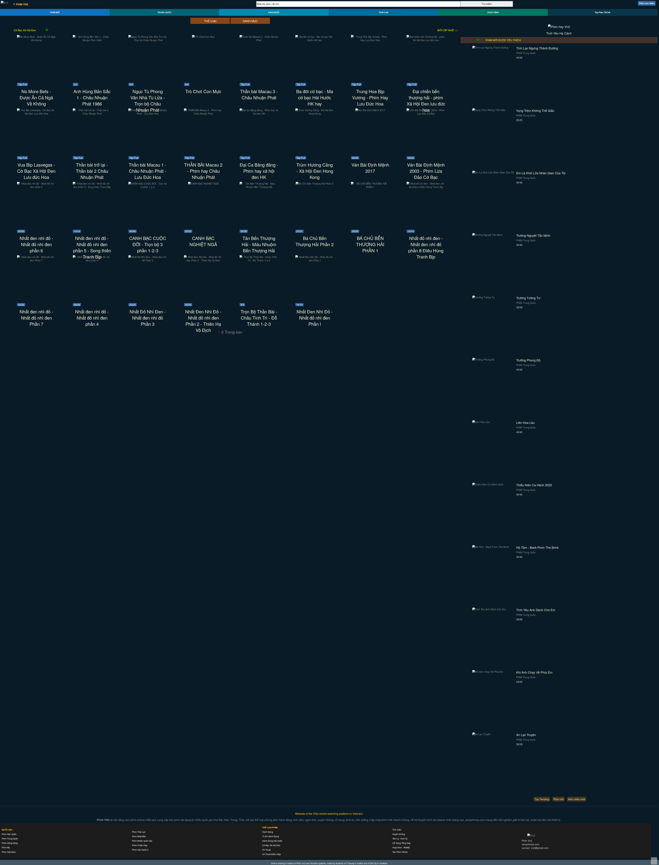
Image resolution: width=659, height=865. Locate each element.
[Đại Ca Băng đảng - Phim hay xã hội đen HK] (259, 113)
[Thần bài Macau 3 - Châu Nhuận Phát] (259, 40)
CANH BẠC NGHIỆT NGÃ (203, 241)
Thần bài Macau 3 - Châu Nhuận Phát (259, 94)
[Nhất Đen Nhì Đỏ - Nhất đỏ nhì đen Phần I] (314, 260)
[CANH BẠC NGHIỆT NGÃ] (203, 183)
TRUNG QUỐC (164, 12)
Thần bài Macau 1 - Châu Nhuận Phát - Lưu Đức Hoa (147, 170)
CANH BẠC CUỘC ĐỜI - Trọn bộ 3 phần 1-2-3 (147, 244)
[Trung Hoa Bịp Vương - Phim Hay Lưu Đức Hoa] (370, 40)
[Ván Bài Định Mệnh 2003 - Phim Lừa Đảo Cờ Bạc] (426, 113)
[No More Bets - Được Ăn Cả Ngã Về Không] (36, 40)
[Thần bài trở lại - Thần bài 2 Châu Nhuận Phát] (92, 113)
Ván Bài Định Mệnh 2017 (370, 167)
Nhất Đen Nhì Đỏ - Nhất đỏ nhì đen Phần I (315, 317)
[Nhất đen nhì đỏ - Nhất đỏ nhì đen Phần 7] (36, 260)
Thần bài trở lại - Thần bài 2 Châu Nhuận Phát (92, 170)
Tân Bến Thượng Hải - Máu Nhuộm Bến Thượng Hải (259, 244)
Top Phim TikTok (602, 12)
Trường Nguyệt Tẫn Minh (533, 235)
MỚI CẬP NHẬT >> (447, 30)
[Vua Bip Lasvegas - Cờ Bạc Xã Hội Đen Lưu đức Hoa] (36, 113)
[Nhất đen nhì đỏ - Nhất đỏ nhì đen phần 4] (92, 260)
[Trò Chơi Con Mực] (203, 36)
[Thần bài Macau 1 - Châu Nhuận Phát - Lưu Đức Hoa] (147, 113)
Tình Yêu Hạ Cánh (559, 33)
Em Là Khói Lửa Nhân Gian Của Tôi (540, 173)
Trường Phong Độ (528, 360)
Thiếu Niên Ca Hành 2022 (534, 485)
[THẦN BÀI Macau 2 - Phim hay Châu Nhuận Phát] (203, 113)
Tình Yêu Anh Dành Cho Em (535, 610)
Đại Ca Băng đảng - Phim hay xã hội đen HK (259, 170)
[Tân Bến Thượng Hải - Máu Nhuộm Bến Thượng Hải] (259, 187)
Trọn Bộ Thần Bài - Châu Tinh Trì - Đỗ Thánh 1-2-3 (259, 317)
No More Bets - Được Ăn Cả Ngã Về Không (36, 97)
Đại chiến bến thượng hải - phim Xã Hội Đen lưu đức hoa (426, 100)
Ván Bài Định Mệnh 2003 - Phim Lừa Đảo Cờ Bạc (426, 170)
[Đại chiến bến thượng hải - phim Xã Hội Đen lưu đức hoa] (426, 40)
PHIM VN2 (22, 4)
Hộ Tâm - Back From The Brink (537, 547)
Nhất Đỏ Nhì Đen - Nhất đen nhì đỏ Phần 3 (148, 317)
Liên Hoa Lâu (525, 422)
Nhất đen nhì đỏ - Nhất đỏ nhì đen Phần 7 (36, 317)
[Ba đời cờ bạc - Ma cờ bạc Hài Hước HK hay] (314, 40)
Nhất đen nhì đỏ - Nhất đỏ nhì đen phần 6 (36, 244)
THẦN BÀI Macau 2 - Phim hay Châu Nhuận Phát (203, 170)
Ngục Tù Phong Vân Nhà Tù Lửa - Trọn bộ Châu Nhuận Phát (147, 100)
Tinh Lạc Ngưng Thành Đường (537, 48)
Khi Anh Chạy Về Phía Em (534, 672)
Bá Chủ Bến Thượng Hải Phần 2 (315, 241)
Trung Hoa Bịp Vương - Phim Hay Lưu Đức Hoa (370, 97)
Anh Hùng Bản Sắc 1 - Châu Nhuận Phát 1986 (92, 97)
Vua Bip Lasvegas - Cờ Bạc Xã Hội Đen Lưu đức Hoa (36, 170)
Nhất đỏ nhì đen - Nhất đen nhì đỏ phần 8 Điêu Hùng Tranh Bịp (425, 247)
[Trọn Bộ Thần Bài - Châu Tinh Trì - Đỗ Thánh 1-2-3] (259, 260)
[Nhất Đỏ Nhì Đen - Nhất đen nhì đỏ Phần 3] (147, 260)
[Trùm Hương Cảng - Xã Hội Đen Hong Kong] (314, 113)
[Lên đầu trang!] (654, 860)
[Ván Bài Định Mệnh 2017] (370, 110)
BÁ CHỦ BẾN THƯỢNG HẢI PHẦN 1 (370, 244)
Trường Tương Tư (528, 298)
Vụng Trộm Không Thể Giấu (535, 110)
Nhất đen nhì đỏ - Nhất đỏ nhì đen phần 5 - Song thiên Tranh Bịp (92, 247)
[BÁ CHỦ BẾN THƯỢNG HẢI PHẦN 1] (370, 187)
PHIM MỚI (55, 12)
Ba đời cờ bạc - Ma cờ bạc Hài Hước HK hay (314, 97)
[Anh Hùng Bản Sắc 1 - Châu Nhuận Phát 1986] (92, 40)
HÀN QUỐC (274, 12)
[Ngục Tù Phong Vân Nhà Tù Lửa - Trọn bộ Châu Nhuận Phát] (147, 40)
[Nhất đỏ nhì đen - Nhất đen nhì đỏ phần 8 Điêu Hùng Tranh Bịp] (426, 187)
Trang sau (233, 332)
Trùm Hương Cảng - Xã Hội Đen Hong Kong (314, 170)
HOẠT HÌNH (493, 12)
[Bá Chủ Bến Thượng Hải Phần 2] (314, 183)
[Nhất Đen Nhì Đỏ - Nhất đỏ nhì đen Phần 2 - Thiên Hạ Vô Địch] (203, 260)
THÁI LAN (383, 12)
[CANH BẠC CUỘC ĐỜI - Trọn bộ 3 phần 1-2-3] (147, 187)
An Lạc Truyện (526, 734)
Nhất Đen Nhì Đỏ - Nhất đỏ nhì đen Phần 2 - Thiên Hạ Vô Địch (203, 320)
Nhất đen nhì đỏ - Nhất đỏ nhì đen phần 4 (92, 317)
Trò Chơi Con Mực (203, 91)
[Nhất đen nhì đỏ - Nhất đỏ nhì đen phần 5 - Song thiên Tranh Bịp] (92, 187)
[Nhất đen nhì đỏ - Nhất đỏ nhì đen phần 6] (36, 187)
